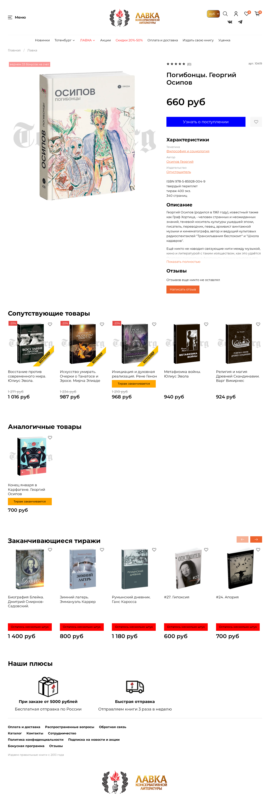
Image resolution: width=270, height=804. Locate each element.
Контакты (34, 733)
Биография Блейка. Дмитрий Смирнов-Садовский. (26, 601)
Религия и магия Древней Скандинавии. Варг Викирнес (238, 376)
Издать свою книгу (198, 40)
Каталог (15, 733)
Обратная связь (112, 727)
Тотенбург (63, 40)
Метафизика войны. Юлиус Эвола (182, 374)
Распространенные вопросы (69, 727)
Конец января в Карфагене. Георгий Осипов (26, 489)
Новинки (42, 40)
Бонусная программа (26, 746)
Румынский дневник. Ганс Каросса (131, 599)
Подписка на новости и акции (94, 740)
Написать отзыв (183, 289)
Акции (105, 40)
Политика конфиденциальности (35, 740)
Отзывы (56, 746)
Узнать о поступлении (206, 121)
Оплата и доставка (162, 40)
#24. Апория (227, 597)
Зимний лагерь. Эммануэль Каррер (78, 599)
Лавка (86, 40)
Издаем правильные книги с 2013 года (36, 755)
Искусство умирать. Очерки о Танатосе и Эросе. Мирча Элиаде (80, 376)
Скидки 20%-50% (129, 40)
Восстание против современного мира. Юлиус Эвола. (27, 376)
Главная (14, 50)
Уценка (224, 40)
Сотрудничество (62, 733)
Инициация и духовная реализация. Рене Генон (134, 374)
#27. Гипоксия (176, 597)
